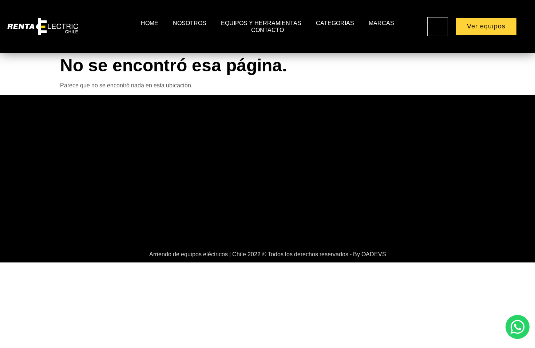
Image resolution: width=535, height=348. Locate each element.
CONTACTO (267, 30)
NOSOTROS (189, 23)
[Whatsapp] (518, 327)
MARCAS (381, 23)
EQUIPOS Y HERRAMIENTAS (261, 23)
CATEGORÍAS (335, 23)
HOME (149, 23)
